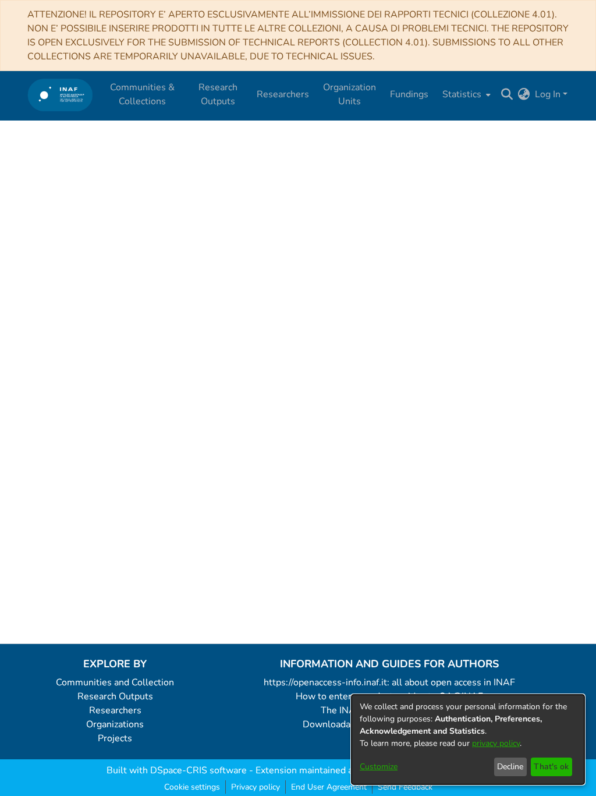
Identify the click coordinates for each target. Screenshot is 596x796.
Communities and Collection (115, 682)
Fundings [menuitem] (409, 94)
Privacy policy (255, 787)
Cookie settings (192, 787)
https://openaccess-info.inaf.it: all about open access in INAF (389, 682)
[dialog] (468, 739)
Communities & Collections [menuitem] (142, 94)
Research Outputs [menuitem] (217, 94)
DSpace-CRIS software (198, 770)
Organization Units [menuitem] (349, 94)
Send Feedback (405, 787)
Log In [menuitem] (547, 94)
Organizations (115, 724)
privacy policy (496, 743)
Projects (115, 738)
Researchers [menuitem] (283, 94)
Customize (379, 766)
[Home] (60, 95)
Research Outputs (115, 696)
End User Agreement (329, 787)
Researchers (115, 710)
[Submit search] (507, 94)
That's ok (551, 766)
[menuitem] (465, 94)
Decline (510, 766)
